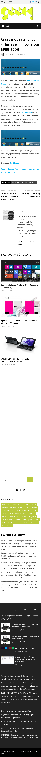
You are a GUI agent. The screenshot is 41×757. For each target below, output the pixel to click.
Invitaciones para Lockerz (25, 648)
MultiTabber (26, 112)
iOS (25, 686)
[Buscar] (30, 479)
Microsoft (23, 689)
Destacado (32, 679)
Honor (24, 511)
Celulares (33, 505)
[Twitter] (33, 1)
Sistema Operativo (28, 520)
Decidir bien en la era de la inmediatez (16, 711)
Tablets (3, 699)
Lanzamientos (11, 689)
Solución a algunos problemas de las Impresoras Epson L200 (26, 625)
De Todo (20, 508)
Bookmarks (28, 676)
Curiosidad (14, 679)
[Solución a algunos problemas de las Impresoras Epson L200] (5, 624)
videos (29, 699)
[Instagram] (36, 1)
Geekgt (16, 751)
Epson (27, 508)
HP (29, 511)
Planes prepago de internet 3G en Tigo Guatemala (19, 616)
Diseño (3, 683)
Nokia (18, 517)
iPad (28, 686)
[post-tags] (35, 610)
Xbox (3, 526)
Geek (12, 511)
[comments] (25, 610)
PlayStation (32, 517)
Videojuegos (23, 700)
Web (20, 523)
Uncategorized (12, 523)
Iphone (32, 686)
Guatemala (4, 686)
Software (15, 182)
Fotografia (14, 683)
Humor (11, 514)
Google (18, 511)
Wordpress (34, 523)
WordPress (33, 751)
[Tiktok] (39, 1)
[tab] (6, 610)
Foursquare (5, 511)
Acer (3, 505)
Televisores (7, 699)
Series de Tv (18, 696)
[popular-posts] (6, 610)
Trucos (12, 699)
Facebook (34, 508)
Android (4, 676)
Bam (3, 754)
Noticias (24, 517)
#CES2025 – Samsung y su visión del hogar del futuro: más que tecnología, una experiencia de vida (19, 738)
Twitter (4, 523)
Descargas (13, 508)
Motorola (5, 517)
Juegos (30, 514)
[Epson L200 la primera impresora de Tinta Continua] (5, 636)
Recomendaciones (7, 520)
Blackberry (26, 505)
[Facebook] (30, 1)
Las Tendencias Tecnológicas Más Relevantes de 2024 (18, 546)
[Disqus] (20, 396)
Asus (19, 505)
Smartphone (26, 697)
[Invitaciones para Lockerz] (7, 649)
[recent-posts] (15, 610)
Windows (4, 35)
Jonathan (10, 54)
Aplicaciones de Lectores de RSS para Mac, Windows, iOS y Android (19, 322)
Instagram (18, 514)
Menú (7, 26)
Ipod (37, 686)
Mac (18, 689)
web (2, 702)
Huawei (34, 511)
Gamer (21, 683)
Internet (21, 686)
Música (28, 689)
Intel (24, 514)
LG (34, 514)
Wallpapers (34, 699)
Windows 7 (32, 182)
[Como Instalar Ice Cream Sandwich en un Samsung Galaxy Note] (7, 657)
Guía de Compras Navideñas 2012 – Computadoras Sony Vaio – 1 (16, 360)
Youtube (9, 526)
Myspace (12, 517)
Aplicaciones (12, 676)
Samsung (17, 520)
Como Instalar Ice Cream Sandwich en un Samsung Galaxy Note (25, 659)
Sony (37, 520)
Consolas (5, 508)
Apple (8, 505)
